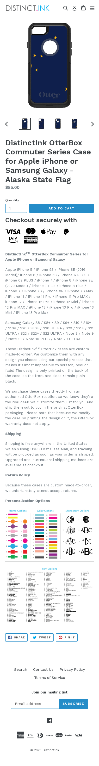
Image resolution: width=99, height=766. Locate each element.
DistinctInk (51, 750)
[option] (24, 124)
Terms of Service (49, 677)
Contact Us (43, 669)
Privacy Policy (72, 669)
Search (20, 669)
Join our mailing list (49, 692)
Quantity (12, 200)
